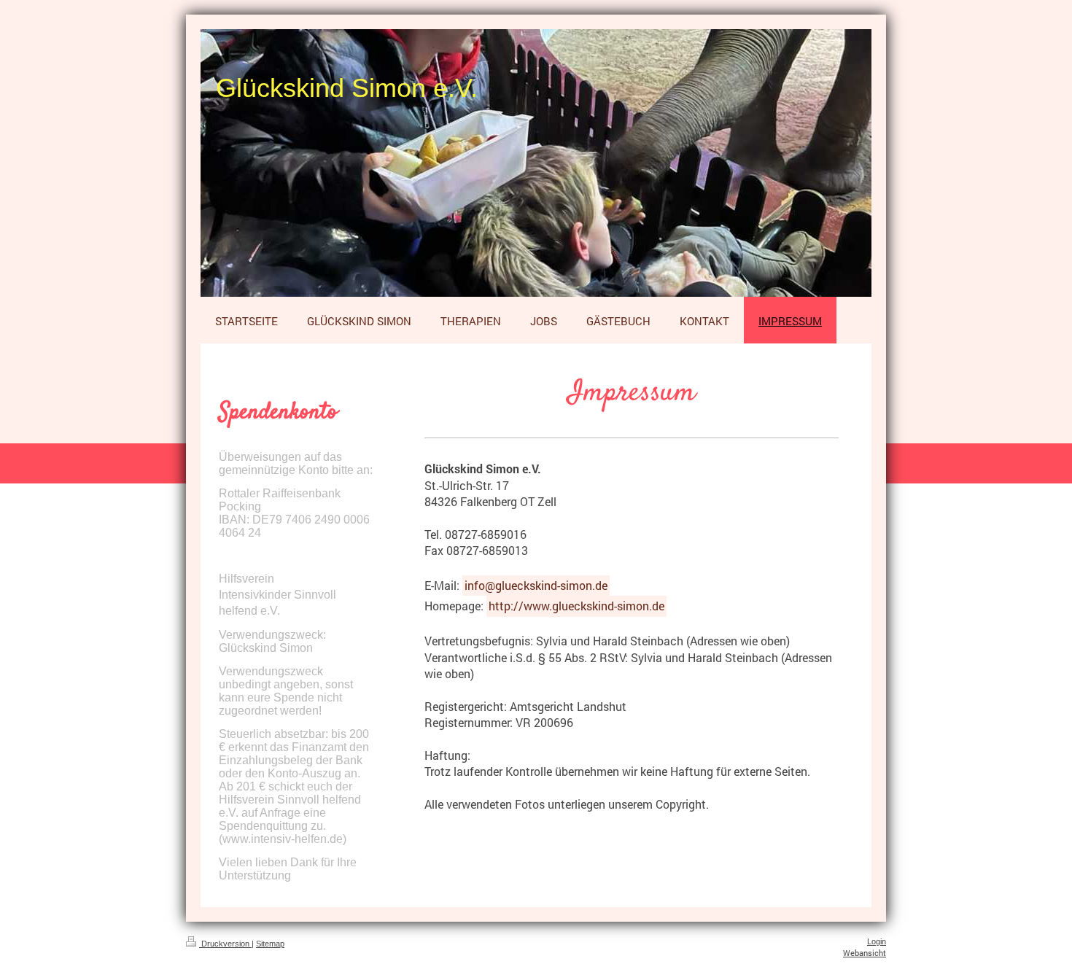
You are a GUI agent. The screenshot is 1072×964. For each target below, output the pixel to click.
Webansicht (864, 952)
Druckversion (225, 943)
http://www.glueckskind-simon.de (576, 605)
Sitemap (270, 943)
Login (876, 941)
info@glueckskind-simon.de (536, 585)
